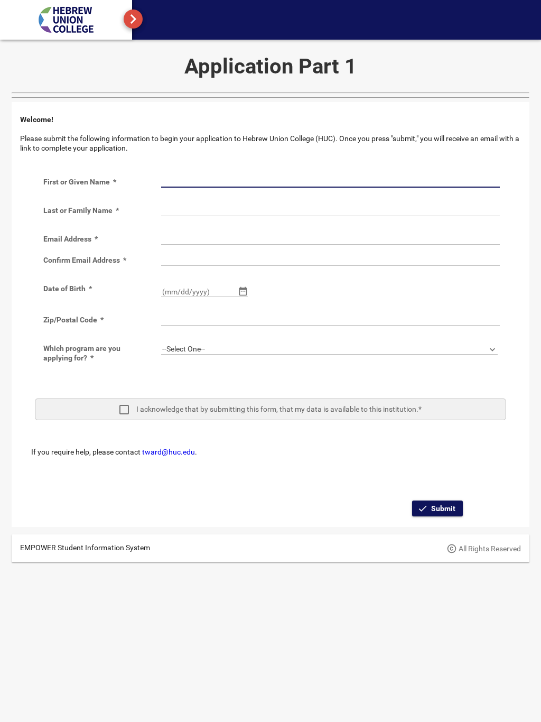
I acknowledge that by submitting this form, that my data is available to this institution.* (279, 409)
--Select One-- (183, 349)
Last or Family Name (81, 210)
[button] (243, 291)
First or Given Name (79, 182)
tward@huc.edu (168, 452)
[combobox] (329, 349)
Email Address (70, 239)
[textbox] (330, 182)
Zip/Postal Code (73, 320)
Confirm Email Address (84, 260)
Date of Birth (67, 288)
